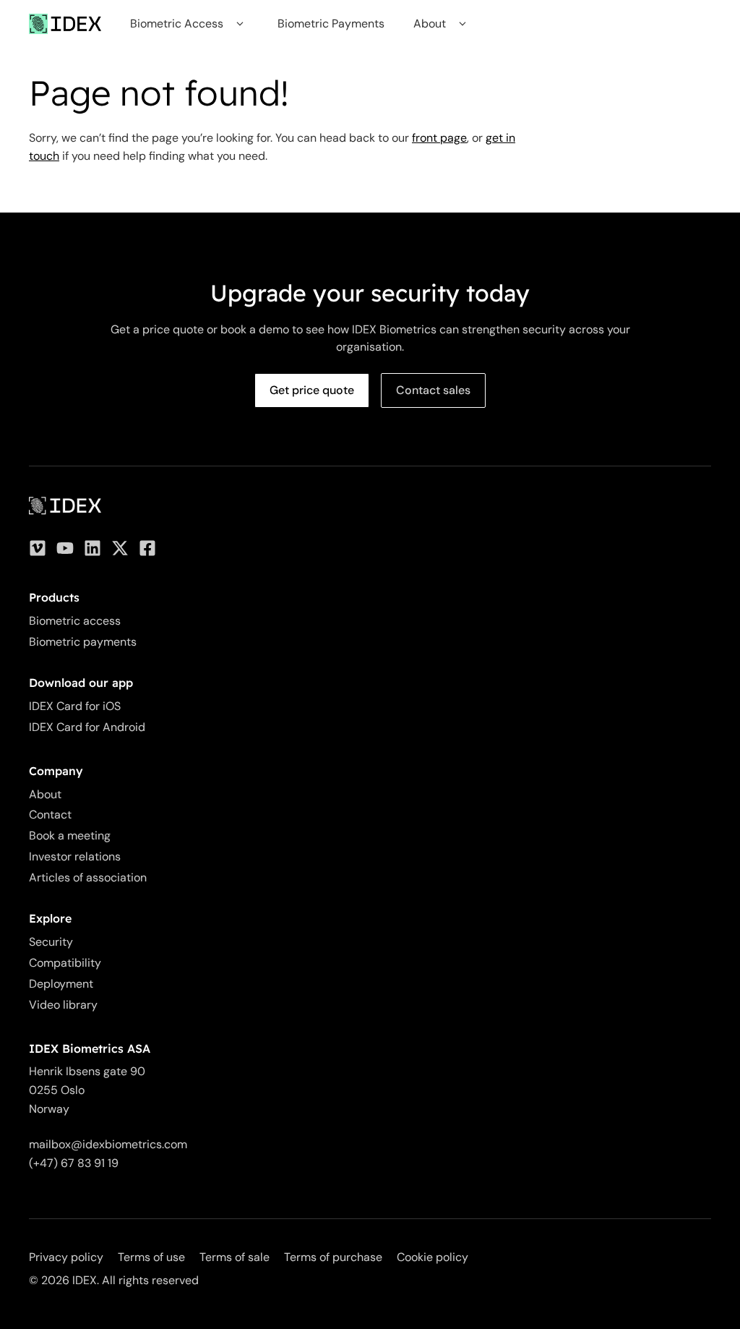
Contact (50, 814)
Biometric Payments (331, 23)
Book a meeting (70, 835)
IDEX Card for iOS (75, 706)
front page (439, 137)
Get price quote (312, 390)
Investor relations (75, 856)
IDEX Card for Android (87, 727)
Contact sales (433, 390)
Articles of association (88, 877)
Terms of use (151, 1257)
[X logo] (120, 548)
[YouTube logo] (65, 548)
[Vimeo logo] (37, 548)
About (45, 794)
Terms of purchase (333, 1257)
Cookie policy (432, 1257)
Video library (63, 1004)
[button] (240, 23)
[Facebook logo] (147, 548)
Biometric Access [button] (176, 23)
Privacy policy (66, 1257)
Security (51, 941)
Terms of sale (234, 1257)
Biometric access (75, 620)
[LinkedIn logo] (92, 548)
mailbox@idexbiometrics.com (108, 1144)
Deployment (61, 983)
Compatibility (65, 962)
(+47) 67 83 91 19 (74, 1163)
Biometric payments (83, 641)
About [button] (429, 23)
